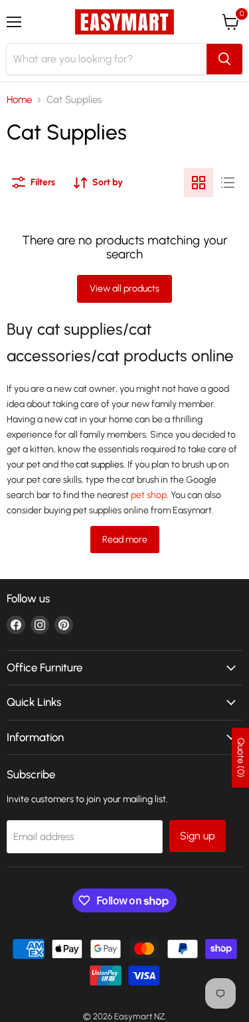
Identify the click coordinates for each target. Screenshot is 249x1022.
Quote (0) (240, 758)
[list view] (227, 182)
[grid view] (198, 182)
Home (19, 100)
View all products (124, 288)
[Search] (224, 59)
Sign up (197, 835)
